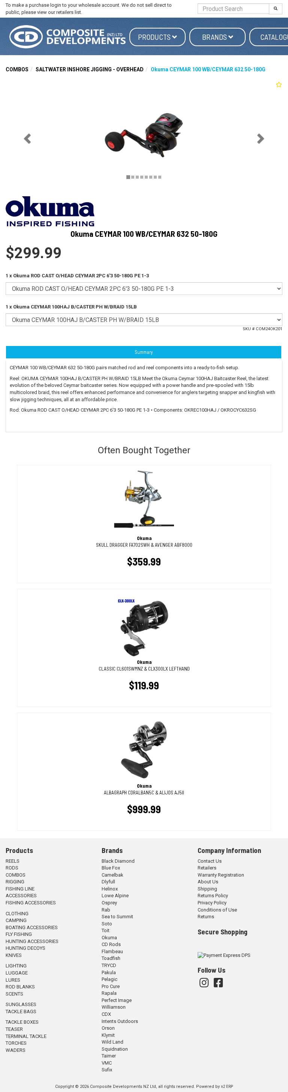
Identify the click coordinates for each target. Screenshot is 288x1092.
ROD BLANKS (20, 987)
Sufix (107, 1069)
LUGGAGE (17, 973)
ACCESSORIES (21, 895)
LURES (13, 980)
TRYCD (109, 965)
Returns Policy (213, 895)
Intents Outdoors (120, 1021)
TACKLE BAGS (21, 1011)
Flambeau (112, 951)
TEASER (14, 1029)
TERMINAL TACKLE (26, 1036)
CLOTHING (17, 913)
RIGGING (15, 881)
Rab (106, 910)
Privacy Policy (212, 902)
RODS (12, 868)
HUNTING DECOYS (25, 948)
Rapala (109, 993)
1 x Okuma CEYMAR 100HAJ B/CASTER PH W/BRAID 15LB (71, 307)
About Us (208, 881)
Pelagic (109, 979)
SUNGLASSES (21, 1004)
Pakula (109, 972)
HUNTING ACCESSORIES (32, 941)
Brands (215, 36)
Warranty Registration (221, 875)
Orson (108, 1028)
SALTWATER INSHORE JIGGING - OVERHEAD (90, 69)
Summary (144, 352)
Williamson (114, 1007)
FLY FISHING (19, 934)
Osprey (109, 902)
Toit (106, 930)
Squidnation (115, 1049)
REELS (13, 861)
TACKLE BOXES (22, 1022)
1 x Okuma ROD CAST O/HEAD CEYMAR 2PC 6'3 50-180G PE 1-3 (77, 275)
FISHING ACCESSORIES (31, 902)
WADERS (16, 1050)
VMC (107, 1063)
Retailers (207, 868)
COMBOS (17, 69)
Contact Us (210, 861)
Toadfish (111, 958)
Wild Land (112, 1042)
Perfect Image (117, 1000)
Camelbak (112, 875)
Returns (206, 916)
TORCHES (16, 1043)
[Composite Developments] (67, 36)
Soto (107, 924)
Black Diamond (118, 861)
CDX (106, 1014)
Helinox (110, 889)
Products (155, 36)
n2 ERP (227, 1086)
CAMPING (16, 920)
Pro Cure (111, 986)
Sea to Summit (117, 916)
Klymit (108, 1035)
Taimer (109, 1056)
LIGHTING (16, 966)
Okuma (109, 937)
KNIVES (14, 955)
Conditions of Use (217, 910)
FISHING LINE (20, 889)
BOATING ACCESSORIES (32, 927)
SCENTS (14, 994)
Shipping (207, 889)
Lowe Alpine (115, 895)
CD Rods (111, 944)
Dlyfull (108, 881)
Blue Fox (111, 868)
